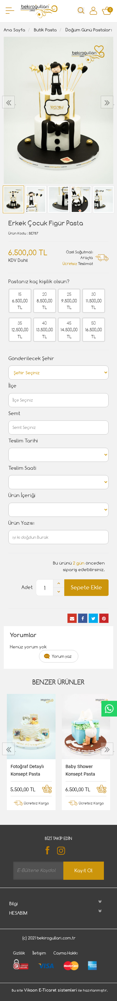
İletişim (39, 952)
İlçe (12, 386)
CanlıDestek (109, 709)
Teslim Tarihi (23, 441)
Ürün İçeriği (22, 495)
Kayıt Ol (84, 871)
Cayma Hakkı (65, 952)
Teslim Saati (22, 468)
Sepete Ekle (86, 587)
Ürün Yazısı (21, 523)
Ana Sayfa (14, 29)
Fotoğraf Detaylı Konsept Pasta (27, 770)
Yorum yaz (62, 656)
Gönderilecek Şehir (31, 358)
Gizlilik (19, 952)
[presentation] (9, 102)
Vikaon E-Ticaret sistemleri (50, 990)
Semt (14, 413)
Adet (27, 587)
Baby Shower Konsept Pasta (80, 770)
